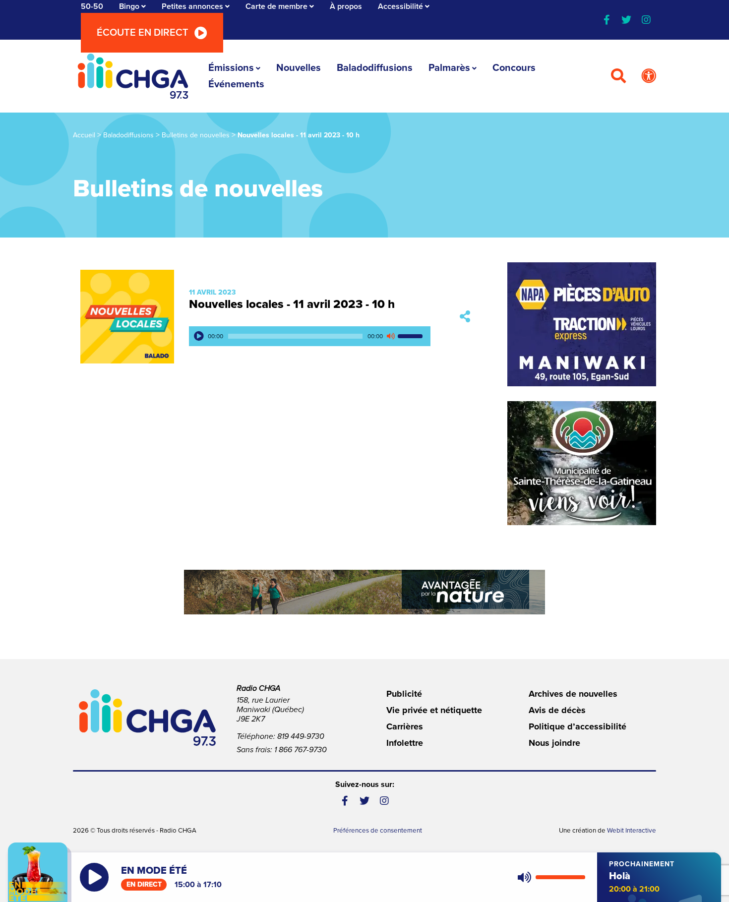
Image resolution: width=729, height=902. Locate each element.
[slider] (411, 336)
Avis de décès (557, 710)
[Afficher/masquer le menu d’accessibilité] (648, 76)
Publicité (404, 693)
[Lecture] (199, 336)
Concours (514, 68)
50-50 (92, 6)
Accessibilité (400, 6)
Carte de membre (276, 6)
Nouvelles (298, 68)
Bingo (129, 6)
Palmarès (449, 68)
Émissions (231, 68)
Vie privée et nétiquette (434, 710)
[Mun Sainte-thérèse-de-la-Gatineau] (581, 463)
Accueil (84, 135)
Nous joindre (554, 742)
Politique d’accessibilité (577, 726)
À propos (346, 6)
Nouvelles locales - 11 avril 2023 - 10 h (292, 304)
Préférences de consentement (377, 831)
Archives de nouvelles (573, 693)
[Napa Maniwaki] (581, 324)
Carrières (404, 726)
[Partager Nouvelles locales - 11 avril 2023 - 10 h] (465, 316)
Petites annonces (192, 6)
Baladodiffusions (375, 68)
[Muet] (390, 336)
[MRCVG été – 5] (364, 592)
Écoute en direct (142, 33)
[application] (309, 336)
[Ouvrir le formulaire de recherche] (618, 76)
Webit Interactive (631, 831)
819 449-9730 (300, 736)
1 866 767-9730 (300, 750)
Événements (236, 84)
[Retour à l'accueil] (133, 76)
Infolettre (404, 742)
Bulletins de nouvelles (196, 135)
